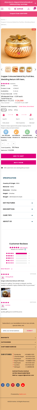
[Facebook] (3, 385)
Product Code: (5, 88)
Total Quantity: (6, 147)
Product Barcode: (6, 94)
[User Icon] (29, 9)
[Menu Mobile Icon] (2, 9)
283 (5, 168)
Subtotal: (4, 150)
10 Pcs (10, 110)
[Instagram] (8, 385)
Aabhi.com (22, 394)
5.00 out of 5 (23, 248)
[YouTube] (23, 385)
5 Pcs (16, 110)
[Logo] (18, 8)
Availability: (5, 91)
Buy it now (18, 163)
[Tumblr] (18, 385)
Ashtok (15, 86)
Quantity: (4, 140)
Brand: (3, 86)
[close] (35, 3)
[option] (18, 46)
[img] (5, 274)
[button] (5, 84)
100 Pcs (3, 110)
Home (3, 20)
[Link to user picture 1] (5, 292)
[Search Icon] (9, 9)
